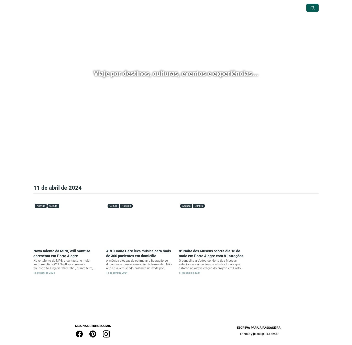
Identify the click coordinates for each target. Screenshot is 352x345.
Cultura (200, 8)
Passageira (252, 8)
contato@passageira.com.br (259, 334)
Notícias (233, 8)
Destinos (153, 8)
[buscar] (312, 8)
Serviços (135, 8)
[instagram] (106, 334)
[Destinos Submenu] (162, 7)
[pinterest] (93, 334)
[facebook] (79, 334)
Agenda (216, 8)
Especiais (177, 8)
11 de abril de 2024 (44, 272)
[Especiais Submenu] (187, 7)
